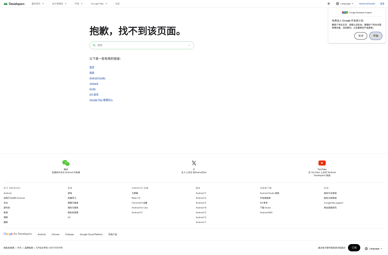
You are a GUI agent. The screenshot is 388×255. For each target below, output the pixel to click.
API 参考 (94, 94)
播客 (6, 222)
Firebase (69, 234)
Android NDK (266, 212)
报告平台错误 (330, 193)
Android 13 (201, 212)
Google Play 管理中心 (101, 100)
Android (8, 193)
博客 (6, 217)
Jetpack (93, 83)
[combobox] (141, 45)
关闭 (360, 35)
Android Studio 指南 (269, 193)
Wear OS (136, 198)
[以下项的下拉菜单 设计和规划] (67, 3)
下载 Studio (265, 207)
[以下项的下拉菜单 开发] (83, 3)
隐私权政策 (73, 212)
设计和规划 (57, 3)
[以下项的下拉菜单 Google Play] (108, 3)
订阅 (354, 247)
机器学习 (72, 198)
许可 (19, 248)
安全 (6, 202)
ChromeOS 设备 (139, 202)
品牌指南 (29, 248)
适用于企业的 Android (14, 198)
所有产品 (113, 234)
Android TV (137, 212)
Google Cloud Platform (91, 234)
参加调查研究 (330, 207)
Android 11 (201, 222)
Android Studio (367, 3)
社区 (117, 3)
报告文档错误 (330, 198)
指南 (91, 72)
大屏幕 (135, 193)
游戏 (70, 193)
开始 (375, 35)
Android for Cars (140, 207)
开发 (77, 3)
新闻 (6, 212)
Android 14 (201, 207)
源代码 (7, 207)
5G (69, 217)
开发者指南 (265, 198)
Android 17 (201, 193)
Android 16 (201, 198)
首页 (91, 67)
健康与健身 (73, 202)
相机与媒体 (73, 207)
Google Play (97, 3)
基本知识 (36, 3)
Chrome (55, 234)
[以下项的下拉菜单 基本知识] (44, 3)
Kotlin (92, 89)
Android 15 (201, 202)
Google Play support (333, 202)
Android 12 (201, 217)
